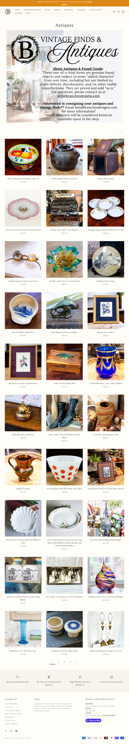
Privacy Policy (10, 720)
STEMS (47, 10)
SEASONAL (68, 10)
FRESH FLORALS (11, 724)
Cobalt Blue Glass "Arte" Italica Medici (105, 383)
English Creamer (23, 489)
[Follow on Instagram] (11, 731)
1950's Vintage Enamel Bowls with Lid (23, 179)
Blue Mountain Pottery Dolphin (64, 332)
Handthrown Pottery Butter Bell (64, 651)
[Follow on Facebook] (6, 731)
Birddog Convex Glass (106, 281)
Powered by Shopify (25, 738)
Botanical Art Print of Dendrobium (23, 383)
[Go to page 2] (77, 662)
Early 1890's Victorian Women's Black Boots (64, 436)
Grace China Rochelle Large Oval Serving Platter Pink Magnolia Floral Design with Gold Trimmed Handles (64, 543)
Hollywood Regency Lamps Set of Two (106, 651)
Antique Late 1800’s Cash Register (64, 230)
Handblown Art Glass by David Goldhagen (105, 597)
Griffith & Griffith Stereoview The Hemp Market (23, 598)
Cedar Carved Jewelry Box (64, 383)
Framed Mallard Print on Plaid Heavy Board (106, 489)
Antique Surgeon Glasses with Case (23, 281)
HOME (17, 10)
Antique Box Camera (105, 179)
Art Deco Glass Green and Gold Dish (64, 281)
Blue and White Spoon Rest (23, 332)
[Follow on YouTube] (16, 731)
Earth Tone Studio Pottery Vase (106, 435)
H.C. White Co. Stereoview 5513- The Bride (64, 597)
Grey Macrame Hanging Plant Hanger (106, 540)
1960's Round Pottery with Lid (64, 179)
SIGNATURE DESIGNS (32, 10)
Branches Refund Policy (13, 714)
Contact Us (9, 707)
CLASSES (18, 13)
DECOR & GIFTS (95, 10)
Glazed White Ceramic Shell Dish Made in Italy (23, 541)
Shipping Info (10, 717)
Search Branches (11, 704)
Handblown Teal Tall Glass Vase (23, 651)
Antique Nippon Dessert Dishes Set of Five (106, 230)
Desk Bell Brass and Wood (23, 435)
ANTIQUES (81, 10)
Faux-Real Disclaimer (13, 710)
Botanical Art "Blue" (105, 332)
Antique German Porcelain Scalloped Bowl (23, 230)
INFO (28, 13)
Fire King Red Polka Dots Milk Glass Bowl (64, 489)
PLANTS (57, 10)
